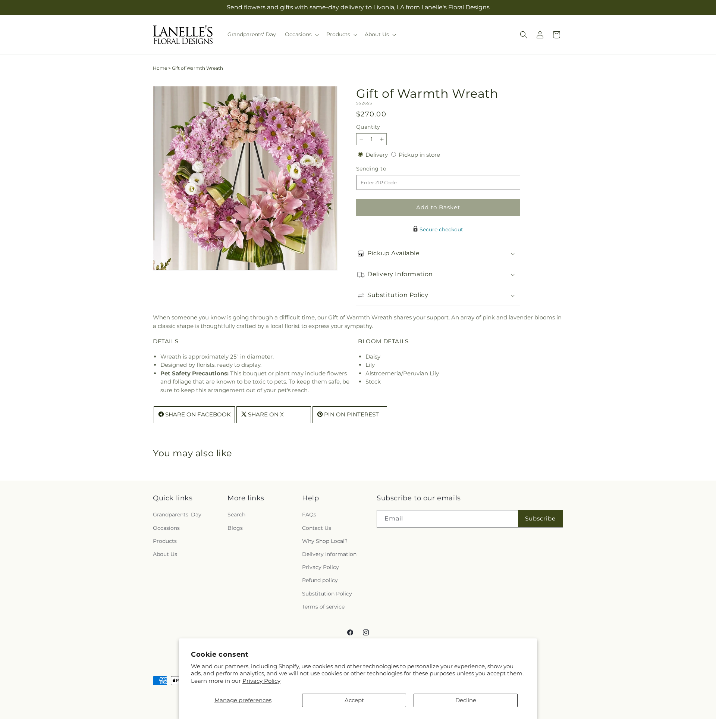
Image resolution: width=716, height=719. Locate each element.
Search (236, 514)
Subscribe (540, 518)
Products (165, 540)
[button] (301, 34)
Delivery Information (329, 554)
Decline (465, 700)
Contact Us (316, 527)
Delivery (377, 154)
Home (160, 68)
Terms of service (323, 606)
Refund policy (320, 580)
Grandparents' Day (177, 514)
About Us (165, 554)
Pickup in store (419, 154)
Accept (354, 700)
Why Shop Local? (325, 540)
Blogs (235, 527)
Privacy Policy (261, 680)
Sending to (382, 169)
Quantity (368, 127)
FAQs (309, 514)
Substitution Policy (327, 593)
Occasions (166, 527)
